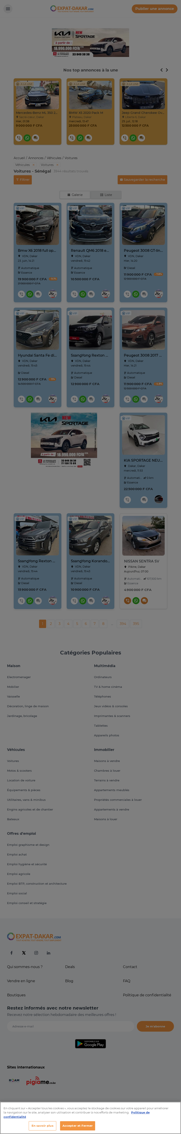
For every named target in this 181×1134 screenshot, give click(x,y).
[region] (90, 1118)
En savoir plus (42, 1125)
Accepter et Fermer (77, 1125)
